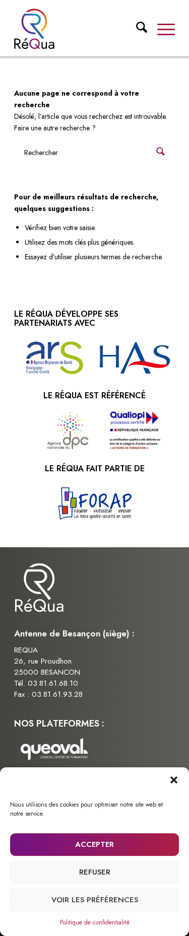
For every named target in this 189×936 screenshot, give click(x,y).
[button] (174, 780)
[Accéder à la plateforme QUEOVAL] (54, 751)
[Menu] (161, 29)
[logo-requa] (78, 29)
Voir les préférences (94, 899)
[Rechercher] (136, 31)
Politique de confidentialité (95, 922)
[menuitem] (136, 30)
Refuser (94, 872)
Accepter (94, 844)
